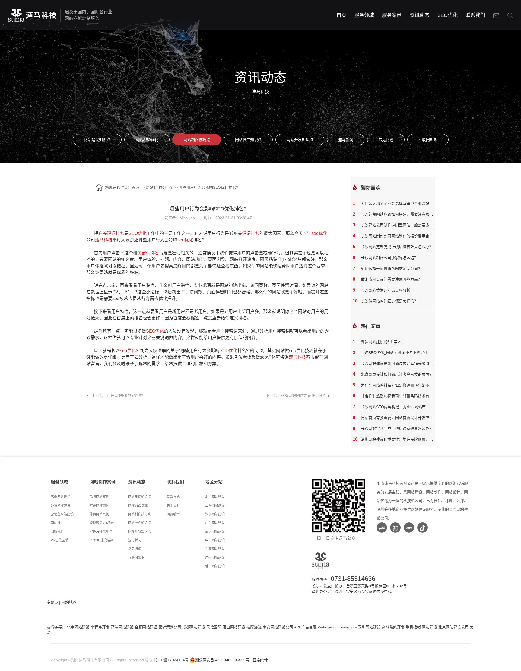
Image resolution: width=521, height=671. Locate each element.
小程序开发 (100, 627)
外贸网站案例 (99, 514)
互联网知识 (427, 140)
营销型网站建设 (62, 514)
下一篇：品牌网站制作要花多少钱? (295, 395)
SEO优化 (447, 15)
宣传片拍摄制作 (101, 531)
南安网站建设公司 (278, 627)
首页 (341, 15)
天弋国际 (213, 627)
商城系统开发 (393, 627)
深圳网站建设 (215, 514)
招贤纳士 (173, 514)
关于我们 (173, 505)
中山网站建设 (215, 540)
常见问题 (385, 140)
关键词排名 (113, 233)
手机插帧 (413, 627)
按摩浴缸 (254, 627)
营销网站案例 (99, 505)
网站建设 (429, 627)
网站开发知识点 (300, 140)
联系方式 (173, 497)
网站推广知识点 (248, 140)
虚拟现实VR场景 (102, 523)
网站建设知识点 (97, 140)
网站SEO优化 (146, 140)
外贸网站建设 (60, 505)
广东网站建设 (215, 523)
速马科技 (103, 240)
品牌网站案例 (99, 497)
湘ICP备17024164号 (171, 660)
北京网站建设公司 (453, 627)
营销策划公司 (169, 627)
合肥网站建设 (146, 627)
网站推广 (57, 523)
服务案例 (392, 15)
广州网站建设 (215, 558)
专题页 (52, 602)
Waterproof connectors (338, 627)
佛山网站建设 (215, 566)
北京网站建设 (215, 497)
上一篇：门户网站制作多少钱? (117, 395)
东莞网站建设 (215, 549)
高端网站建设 (60, 497)
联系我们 (475, 15)
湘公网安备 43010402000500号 (222, 660)
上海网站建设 (215, 505)
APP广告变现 (305, 627)
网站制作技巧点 (196, 140)
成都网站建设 (193, 627)
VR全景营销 (59, 540)
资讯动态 (419, 15)
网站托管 (57, 531)
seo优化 (319, 233)
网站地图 (69, 602)
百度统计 (260, 660)
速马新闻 (345, 140)
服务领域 (364, 15)
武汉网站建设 (215, 531)
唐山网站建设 (234, 627)
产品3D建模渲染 (101, 540)
